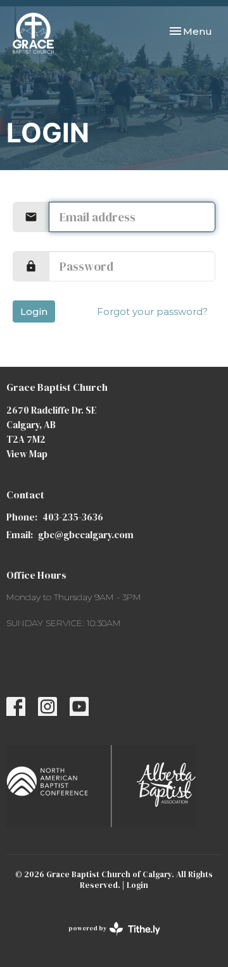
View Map (27, 453)
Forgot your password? (152, 311)
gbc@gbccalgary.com (86, 534)
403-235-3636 (72, 517)
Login (34, 311)
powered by (108, 939)
